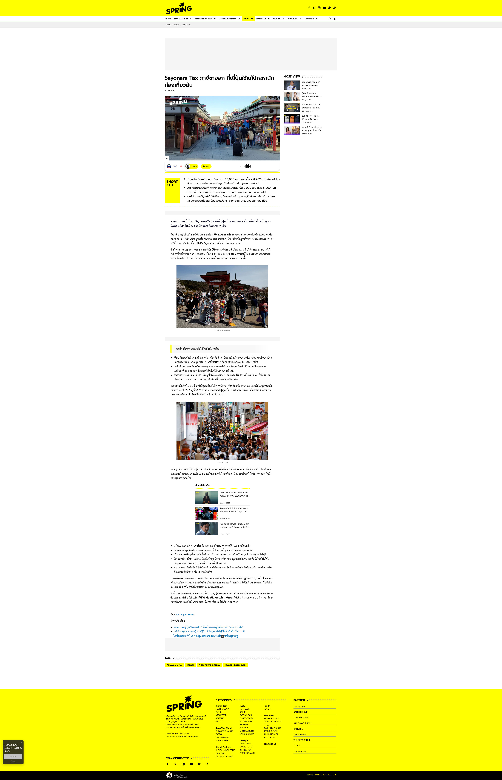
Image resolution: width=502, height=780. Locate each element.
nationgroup (300, 712)
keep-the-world (272, 728)
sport (243, 712)
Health (267, 705)
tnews (296, 745)
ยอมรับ (13, 756)
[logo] (179, 7)
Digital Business (223, 747)
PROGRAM (269, 715)
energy (219, 734)
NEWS (176, 25)
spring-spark (270, 731)
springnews (299, 734)
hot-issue (244, 708)
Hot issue (186, 25)
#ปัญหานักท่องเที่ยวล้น (209, 665)
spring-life (245, 743)
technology (222, 708)
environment (222, 737)
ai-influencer (271, 734)
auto (218, 712)
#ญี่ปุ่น (190, 665)
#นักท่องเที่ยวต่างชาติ (235, 665)
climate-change (224, 731)
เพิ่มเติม (7, 751)
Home (168, 25)
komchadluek (300, 717)
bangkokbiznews (302, 723)
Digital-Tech (221, 705)
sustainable (222, 740)
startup (220, 718)
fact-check (246, 715)
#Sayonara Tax (174, 665)
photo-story (246, 718)
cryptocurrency (225, 756)
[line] (181, 158)
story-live (269, 737)
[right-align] (329, 18)
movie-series (246, 746)
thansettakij (300, 751)
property (221, 753)
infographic (246, 721)
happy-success (271, 718)
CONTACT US (270, 744)
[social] (308, 7)
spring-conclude (273, 721)
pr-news (244, 724)
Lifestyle (244, 740)
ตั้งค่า (13, 762)
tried (266, 724)
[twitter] (176, 158)
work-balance (247, 753)
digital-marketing (225, 750)
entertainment (247, 730)
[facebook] (172, 158)
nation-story (247, 734)
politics (244, 727)
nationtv (298, 728)
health (267, 708)
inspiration (245, 750)
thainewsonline (301, 740)
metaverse (221, 715)
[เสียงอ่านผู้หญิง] (191, 166)
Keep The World (224, 728)
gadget (220, 721)
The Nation (299, 706)
